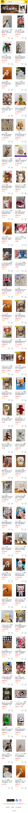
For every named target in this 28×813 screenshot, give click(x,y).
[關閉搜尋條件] (13, 2)
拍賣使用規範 (18, 807)
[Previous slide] (2, 21)
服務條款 (8, 807)
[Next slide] (12, 21)
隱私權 (12, 807)
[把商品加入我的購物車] (12, 38)
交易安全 (14, 810)
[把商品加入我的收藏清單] (9, 38)
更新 (24, 803)
